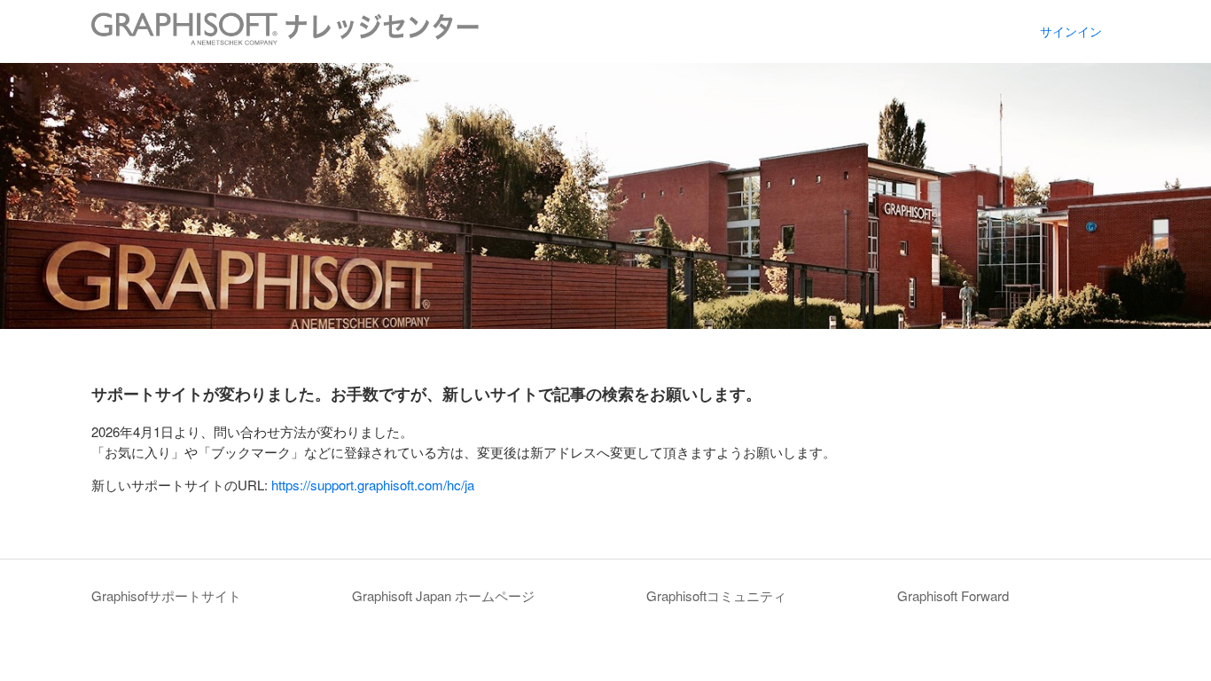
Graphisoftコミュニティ (716, 595)
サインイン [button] (1071, 31)
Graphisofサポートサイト (166, 595)
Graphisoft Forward (953, 595)
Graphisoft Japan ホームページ (443, 595)
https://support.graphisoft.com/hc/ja (372, 484)
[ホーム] (285, 39)
